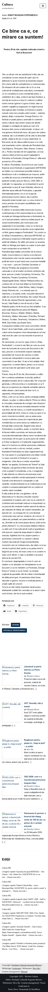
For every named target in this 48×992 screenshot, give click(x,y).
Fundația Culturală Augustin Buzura (27, 980)
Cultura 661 (6, 923)
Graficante (16, 968)
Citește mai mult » (14, 877)
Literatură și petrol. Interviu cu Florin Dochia (33, 669)
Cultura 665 (6, 868)
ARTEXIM (15, 625)
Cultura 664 (6, 882)
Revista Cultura (33, 676)
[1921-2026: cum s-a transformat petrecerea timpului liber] (12, 795)
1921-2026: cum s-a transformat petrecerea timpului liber (34, 779)
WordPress (35, 989)
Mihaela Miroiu (33, 710)
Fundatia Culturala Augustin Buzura (26, 965)
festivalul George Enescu (14, 630)
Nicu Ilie (30, 749)
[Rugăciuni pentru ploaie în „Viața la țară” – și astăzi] (12, 758)
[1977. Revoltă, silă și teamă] (12, 721)
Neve (16, 989)
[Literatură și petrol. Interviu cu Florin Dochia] (12, 685)
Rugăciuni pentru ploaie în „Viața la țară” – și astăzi (34, 743)
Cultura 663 (6, 896)
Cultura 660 (6, 940)
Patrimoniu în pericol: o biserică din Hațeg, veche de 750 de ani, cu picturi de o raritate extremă (35, 819)
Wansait (24, 972)
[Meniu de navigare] (43, 5)
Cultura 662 (6, 909)
